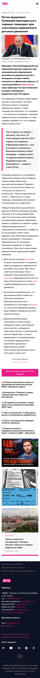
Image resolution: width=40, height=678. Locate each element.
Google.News (8, 626)
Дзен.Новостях (12, 623)
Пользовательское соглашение (13, 568)
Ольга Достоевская (20, 359)
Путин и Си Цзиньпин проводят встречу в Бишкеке (18, 421)
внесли (28, 259)
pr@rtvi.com (20, 607)
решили (33, 304)
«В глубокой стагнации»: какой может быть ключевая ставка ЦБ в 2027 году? (18, 404)
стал (34, 281)
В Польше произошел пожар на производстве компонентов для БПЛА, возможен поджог (17, 384)
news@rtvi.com (21, 604)
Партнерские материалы (12, 612)
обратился (26, 84)
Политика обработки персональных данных (18, 571)
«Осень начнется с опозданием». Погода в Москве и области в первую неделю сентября (19, 543)
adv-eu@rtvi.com (21, 610)
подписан (8, 278)
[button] (37, 3)
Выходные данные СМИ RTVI (12, 564)
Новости (6, 12)
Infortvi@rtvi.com (27, 601)
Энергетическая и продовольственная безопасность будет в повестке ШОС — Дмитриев (18, 430)
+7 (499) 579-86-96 (13, 599)
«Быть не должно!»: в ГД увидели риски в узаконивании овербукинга (19, 414)
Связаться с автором (20, 362)
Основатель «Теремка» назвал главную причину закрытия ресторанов (17, 394)
